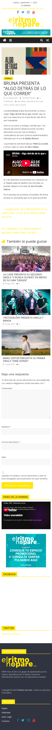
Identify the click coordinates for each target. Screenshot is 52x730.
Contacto (6, 721)
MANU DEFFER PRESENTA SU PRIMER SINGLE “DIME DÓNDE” (24, 359)
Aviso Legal (6, 717)
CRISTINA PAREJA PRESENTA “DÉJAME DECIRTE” (23, 8)
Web (4, 457)
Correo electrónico (11, 442)
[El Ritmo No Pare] (5, 40)
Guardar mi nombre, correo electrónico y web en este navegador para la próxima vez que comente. (25, 477)
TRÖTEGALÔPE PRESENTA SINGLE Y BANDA (23, 319)
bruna (11, 105)
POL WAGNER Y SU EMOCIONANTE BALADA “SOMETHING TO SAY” (21, 230)
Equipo (4, 708)
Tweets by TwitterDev (11, 634)
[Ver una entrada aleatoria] (47, 40)
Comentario (7, 388)
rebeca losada (20, 105)
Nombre (6, 426)
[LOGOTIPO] (19, 657)
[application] (26, 515)
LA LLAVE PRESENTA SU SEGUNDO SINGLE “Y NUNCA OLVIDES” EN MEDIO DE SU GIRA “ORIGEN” (25, 277)
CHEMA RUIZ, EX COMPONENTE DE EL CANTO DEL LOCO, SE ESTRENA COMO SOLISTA (24, 213)
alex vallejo (21, 101)
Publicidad (6, 712)
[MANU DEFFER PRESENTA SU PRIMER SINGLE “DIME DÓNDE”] (26, 331)
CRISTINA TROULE (29, 98)
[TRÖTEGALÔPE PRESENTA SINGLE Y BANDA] (26, 290)
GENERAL (8, 78)
